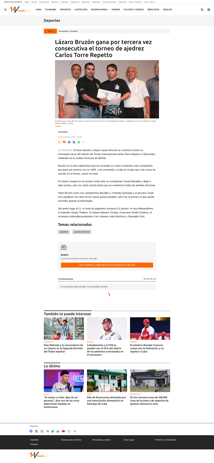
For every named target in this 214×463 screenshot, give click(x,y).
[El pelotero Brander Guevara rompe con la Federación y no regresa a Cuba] (150, 328)
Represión (86, 2)
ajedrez (63, 232)
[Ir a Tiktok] (53, 431)
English (167, 10)
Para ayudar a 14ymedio (68, 31)
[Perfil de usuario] (208, 9)
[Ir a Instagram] (42, 431)
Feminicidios (44, 2)
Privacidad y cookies (101, 440)
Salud (27, 2)
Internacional (99, 10)
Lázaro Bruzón (82, 232)
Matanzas (96, 2)
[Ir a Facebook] (31, 431)
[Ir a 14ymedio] (21, 9)
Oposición (122, 2)
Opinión (116, 10)
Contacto (34, 444)
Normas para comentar (71, 440)
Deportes (65, 10)
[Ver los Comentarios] (64, 142)
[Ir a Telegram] (48, 431)
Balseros (55, 2)
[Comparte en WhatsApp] (78, 142)
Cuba (39, 10)
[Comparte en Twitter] (73, 142)
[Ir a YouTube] (64, 431)
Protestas (64, 2)
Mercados (153, 10)
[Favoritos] (59, 142)
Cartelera (81, 10)
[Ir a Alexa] (70, 431)
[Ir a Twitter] (37, 431)
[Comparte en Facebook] (69, 142)
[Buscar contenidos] (202, 10)
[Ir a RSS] (75, 431)
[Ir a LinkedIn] (58, 431)
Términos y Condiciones (165, 440)
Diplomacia (75, 2)
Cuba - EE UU (149, 2)
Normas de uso (150, 279)
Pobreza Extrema (109, 2)
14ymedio (34, 440)
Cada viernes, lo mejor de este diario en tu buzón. (107, 265)
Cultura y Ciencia (134, 10)
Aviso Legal (129, 440)
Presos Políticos (135, 2)
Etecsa (34, 2)
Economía (50, 10)
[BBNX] (40, 455)
